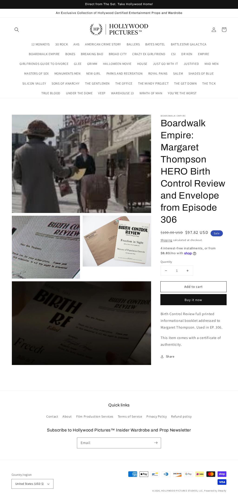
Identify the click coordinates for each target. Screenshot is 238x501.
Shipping (166, 240)
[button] (17, 30)
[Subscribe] (156, 443)
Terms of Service (130, 416)
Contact (52, 416)
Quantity (166, 262)
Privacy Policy (156, 416)
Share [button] (170, 356)
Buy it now (193, 300)
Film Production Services (94, 416)
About (67, 416)
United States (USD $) (29, 484)
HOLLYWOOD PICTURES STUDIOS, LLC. (182, 490)
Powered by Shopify (215, 490)
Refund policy (181, 416)
